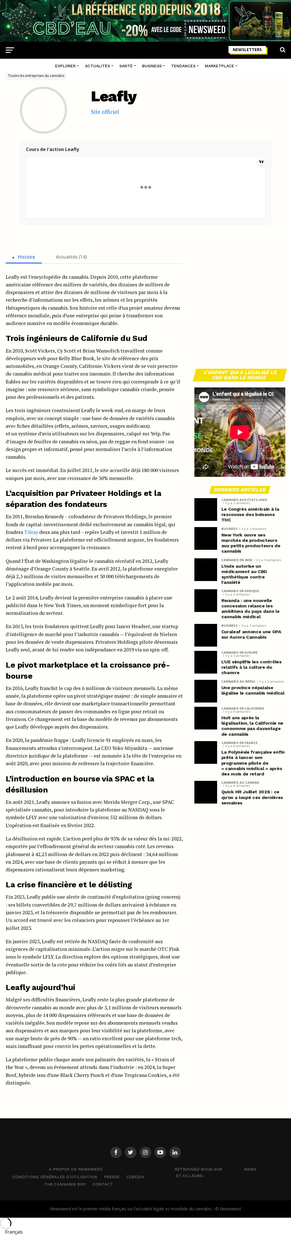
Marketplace (219, 66)
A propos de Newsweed (76, 1169)
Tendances (183, 66)
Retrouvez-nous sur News (215, 1169)
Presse (112, 1177)
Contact (103, 1184)
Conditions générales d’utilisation (54, 1177)
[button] (145, 1232)
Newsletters (247, 49)
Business (152, 66)
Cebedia (135, 1177)
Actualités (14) (71, 257)
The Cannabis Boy (65, 1184)
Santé (126, 66)
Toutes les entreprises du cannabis (36, 75)
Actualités (97, 66)
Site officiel (105, 111)
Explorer (65, 66)
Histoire (25, 257)
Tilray (31, 532)
